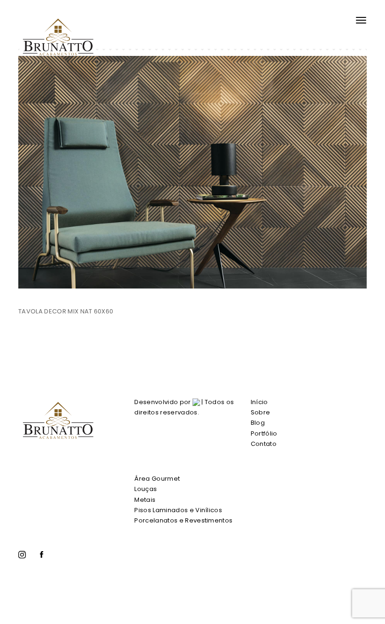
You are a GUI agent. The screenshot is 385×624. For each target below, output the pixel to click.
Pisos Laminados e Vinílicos (178, 510)
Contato (264, 443)
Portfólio (264, 433)
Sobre (260, 412)
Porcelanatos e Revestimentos (183, 520)
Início (259, 402)
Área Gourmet (157, 478)
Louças (145, 488)
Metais (144, 499)
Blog (258, 422)
